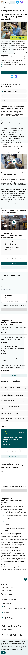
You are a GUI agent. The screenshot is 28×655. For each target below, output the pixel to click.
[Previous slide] (9, 258)
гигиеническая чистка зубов (10, 140)
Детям (12, 2)
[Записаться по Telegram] (17, 2)
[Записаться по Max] (21, 2)
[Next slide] (19, 258)
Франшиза (7, 630)
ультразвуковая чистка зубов (10, 146)
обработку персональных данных (18, 305)
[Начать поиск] (25, 579)
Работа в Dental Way (12, 626)
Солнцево (7, 607)
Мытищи (7, 612)
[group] (14, 438)
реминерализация (7, 150)
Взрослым (6, 2)
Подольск (7, 617)
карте (11, 622)
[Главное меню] (25, 2)
